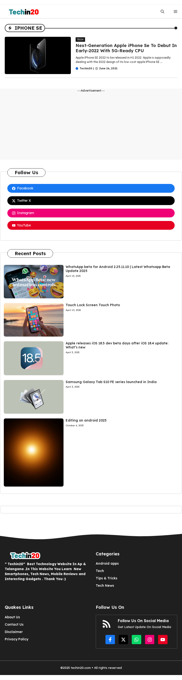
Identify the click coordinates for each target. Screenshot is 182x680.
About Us (12, 617)
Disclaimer (14, 632)
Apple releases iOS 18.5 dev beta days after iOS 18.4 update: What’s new (117, 345)
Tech (80, 39)
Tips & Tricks (106, 578)
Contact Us (14, 624)
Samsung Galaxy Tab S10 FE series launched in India (111, 382)
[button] (162, 11)
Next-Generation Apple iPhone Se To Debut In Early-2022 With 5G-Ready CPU (126, 48)
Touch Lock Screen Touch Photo (93, 305)
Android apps (107, 563)
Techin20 (86, 68)
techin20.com (80, 668)
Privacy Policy (16, 639)
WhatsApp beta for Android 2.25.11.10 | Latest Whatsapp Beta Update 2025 (118, 269)
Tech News (105, 585)
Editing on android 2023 (86, 420)
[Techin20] (22, 11)
